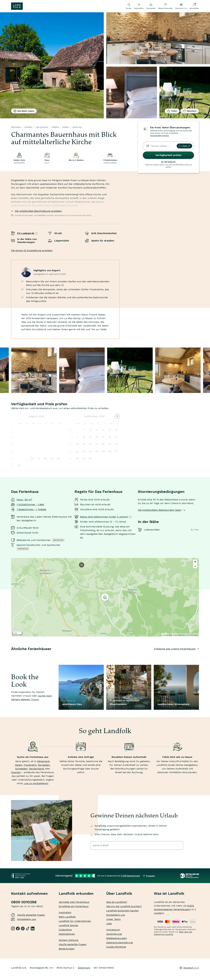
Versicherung (114, 933)
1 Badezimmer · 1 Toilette (31, 509)
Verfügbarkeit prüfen (168, 155)
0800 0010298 (24, 902)
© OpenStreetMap (191, 635)
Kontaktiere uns (26, 919)
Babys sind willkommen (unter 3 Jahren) (104, 516)
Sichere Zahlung (68, 940)
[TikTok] (28, 928)
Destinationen (67, 933)
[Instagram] (13, 928)
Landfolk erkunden (76, 893)
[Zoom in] (195, 561)
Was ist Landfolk (169, 893)
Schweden (21, 768)
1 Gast (184, 146)
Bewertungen (67, 948)
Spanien (16, 772)
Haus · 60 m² (24, 499)
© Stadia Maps (167, 635)
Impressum (113, 929)
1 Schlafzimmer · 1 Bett (30, 504)
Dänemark (43, 761)
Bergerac (66, 127)
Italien (18, 764)
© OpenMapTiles (179, 635)
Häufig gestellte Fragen (31, 914)
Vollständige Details (159, 135)
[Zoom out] (195, 566)
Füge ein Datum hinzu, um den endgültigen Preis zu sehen (168, 165)
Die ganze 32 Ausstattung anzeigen (32, 250)
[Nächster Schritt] (198, 655)
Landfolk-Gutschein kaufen (122, 910)
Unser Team (113, 919)
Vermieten (151, 8)
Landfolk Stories (68, 925)
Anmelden (194, 8)
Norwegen (44, 764)
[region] (105, 597)
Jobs (109, 923)
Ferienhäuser (16, 127)
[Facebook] (18, 928)
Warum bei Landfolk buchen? (124, 906)
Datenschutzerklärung (119, 942)
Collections (65, 929)
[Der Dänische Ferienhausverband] (189, 875)
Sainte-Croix (77, 127)
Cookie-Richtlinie (116, 946)
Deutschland (36, 768)
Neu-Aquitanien (42, 127)
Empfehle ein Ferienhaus (74, 906)
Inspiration (139, 8)
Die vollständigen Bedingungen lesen (159, 510)
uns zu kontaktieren (36, 783)
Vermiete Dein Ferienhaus (74, 902)
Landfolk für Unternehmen (75, 921)
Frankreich (28, 127)
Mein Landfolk (67, 916)
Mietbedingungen (116, 938)
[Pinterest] (23, 928)
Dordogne (55, 127)
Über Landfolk (119, 893)
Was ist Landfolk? (116, 902)
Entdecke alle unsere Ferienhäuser (175, 648)
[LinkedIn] (32, 928)
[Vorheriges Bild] (11, 655)
